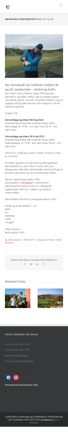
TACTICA (34, 422)
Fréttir (51, 240)
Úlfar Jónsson (15, 240)
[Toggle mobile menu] (61, 5)
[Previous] (7, 298)
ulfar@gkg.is (27, 182)
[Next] (60, 298)
